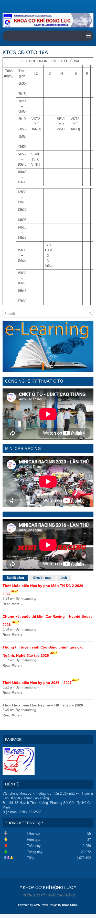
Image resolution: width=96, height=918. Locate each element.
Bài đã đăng (15, 578)
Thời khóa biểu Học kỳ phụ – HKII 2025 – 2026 (43, 705)
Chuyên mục (42, 578)
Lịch (64, 578)
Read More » (12, 604)
